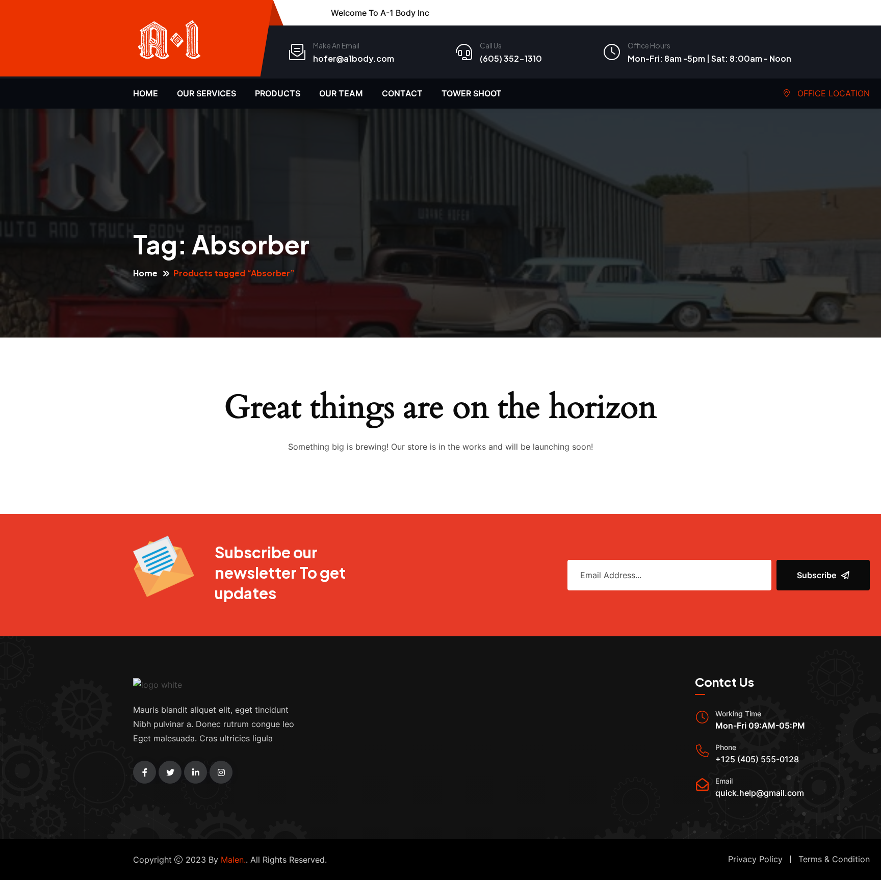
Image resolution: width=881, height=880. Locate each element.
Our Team (341, 93)
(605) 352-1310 (511, 58)
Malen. (233, 860)
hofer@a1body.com (353, 58)
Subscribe (816, 575)
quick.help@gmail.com (759, 793)
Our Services (206, 93)
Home (145, 273)
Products (277, 93)
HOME (145, 93)
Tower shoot (472, 93)
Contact (402, 93)
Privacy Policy (755, 859)
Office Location (832, 93)
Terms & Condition (834, 859)
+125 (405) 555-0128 (757, 759)
